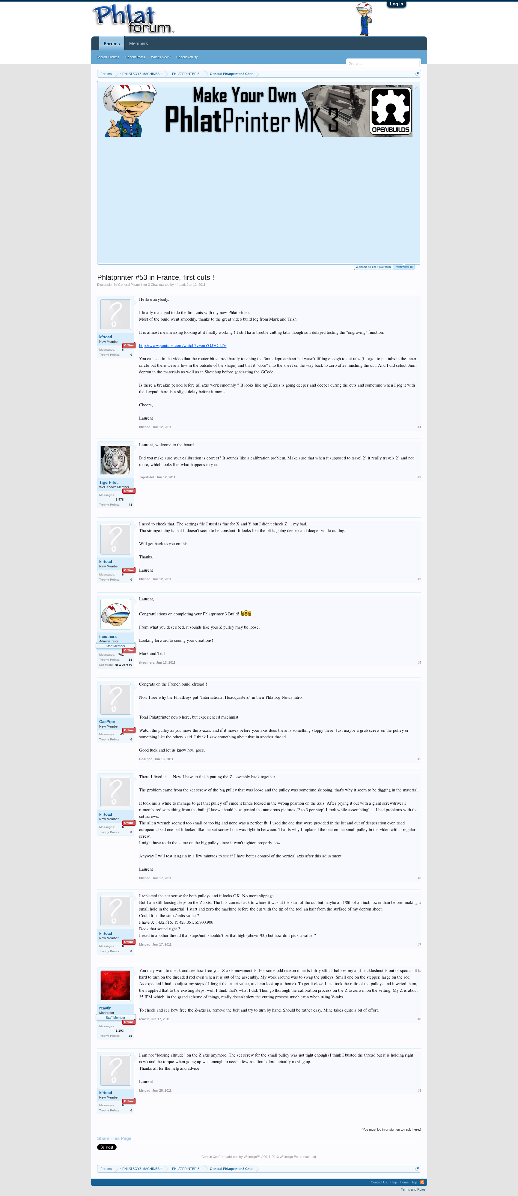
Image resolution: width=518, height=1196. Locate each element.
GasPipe (107, 721)
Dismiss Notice (416, 87)
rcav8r (105, 1008)
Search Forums (108, 57)
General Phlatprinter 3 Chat (138, 284)
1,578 (120, 499)
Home (404, 1182)
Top (414, 1182)
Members (138, 43)
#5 (419, 759)
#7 (419, 944)
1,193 (120, 1030)
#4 (419, 662)
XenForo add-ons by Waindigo (235, 1157)
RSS (422, 1182)
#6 (419, 878)
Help (393, 1182)
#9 (419, 1090)
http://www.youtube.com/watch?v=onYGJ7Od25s (183, 345)
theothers (108, 636)
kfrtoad (180, 284)
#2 (419, 477)
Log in (396, 3)
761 (121, 654)
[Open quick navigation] (417, 74)
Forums (112, 43)
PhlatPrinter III (404, 266)
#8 (419, 1019)
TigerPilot (108, 482)
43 (122, 734)
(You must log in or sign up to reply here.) (391, 1129)
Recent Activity (187, 57)
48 (130, 504)
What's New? (160, 57)
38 (130, 1035)
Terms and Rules (413, 1189)
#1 (419, 427)
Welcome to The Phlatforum (373, 266)
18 (130, 659)
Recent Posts (135, 57)
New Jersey (123, 664)
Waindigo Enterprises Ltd (298, 1157)
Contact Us (379, 1182)
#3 (419, 579)
